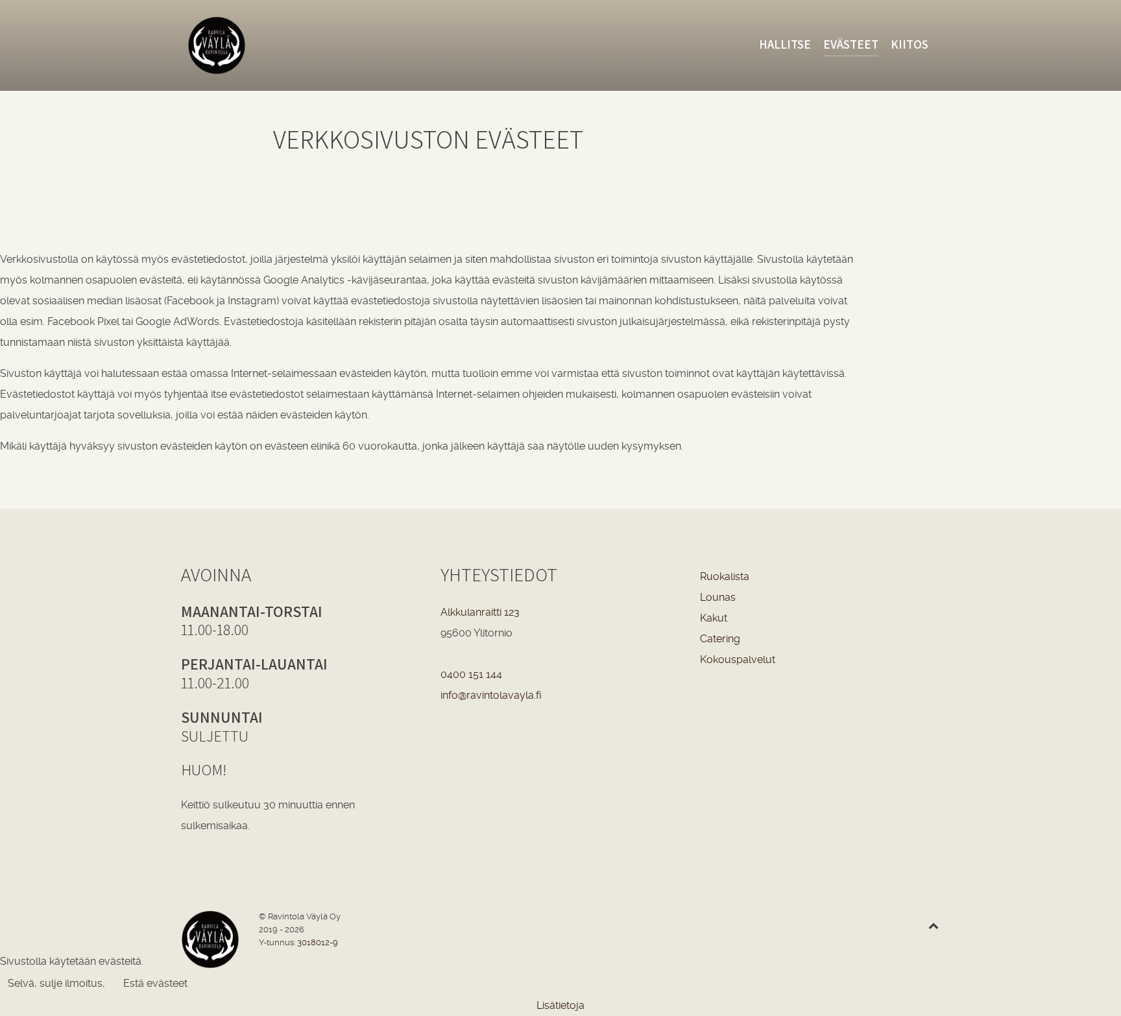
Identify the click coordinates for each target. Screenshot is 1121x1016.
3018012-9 (317, 942)
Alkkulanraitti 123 (480, 612)
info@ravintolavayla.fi (490, 695)
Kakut (713, 618)
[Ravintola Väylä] (276, 45)
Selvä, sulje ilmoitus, (56, 983)
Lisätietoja (560, 1005)
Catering (720, 639)
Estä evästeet (155, 983)
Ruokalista (724, 576)
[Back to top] (933, 925)
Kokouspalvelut (737, 659)
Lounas (718, 597)
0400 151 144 (471, 674)
